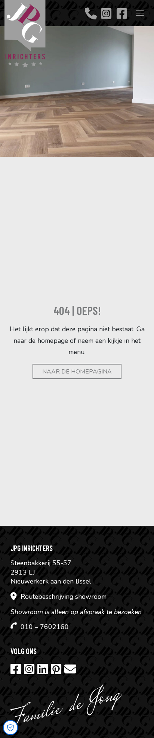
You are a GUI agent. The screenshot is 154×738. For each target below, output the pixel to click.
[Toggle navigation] (140, 13)
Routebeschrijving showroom (64, 596)
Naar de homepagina (77, 372)
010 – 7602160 (45, 626)
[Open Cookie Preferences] (10, 727)
